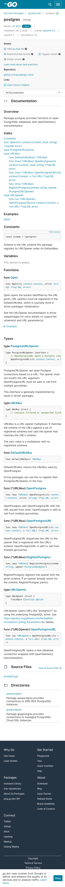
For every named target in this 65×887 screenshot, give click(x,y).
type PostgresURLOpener (19, 149)
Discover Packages (14, 13)
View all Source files (48, 668)
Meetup (8, 841)
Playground (43, 755)
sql (15, 287)
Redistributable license (18, 54)
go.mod (16, 48)
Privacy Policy (33, 867)
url (29, 530)
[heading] (13, 4)
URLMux (16, 403)
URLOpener (18, 589)
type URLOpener (14, 195)
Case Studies (10, 760)
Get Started (45, 749)
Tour (39, 760)
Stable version (14, 59)
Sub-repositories (12, 788)
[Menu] (32, 92)
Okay (58, 878)
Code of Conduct (46, 808)
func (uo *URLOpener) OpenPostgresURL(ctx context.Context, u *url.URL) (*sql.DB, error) (33, 202)
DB (19, 287)
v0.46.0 (12, 26)
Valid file (15, 48)
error (26, 287)
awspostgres (14, 693)
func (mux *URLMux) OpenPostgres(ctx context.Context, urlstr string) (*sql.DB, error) (32, 165)
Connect (9, 815)
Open (7, 219)
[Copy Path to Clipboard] (57, 13)
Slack (6, 831)
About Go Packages (14, 793)
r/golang (8, 836)
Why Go (9, 749)
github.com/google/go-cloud (18, 74)
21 (29, 35)
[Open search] (50, 4)
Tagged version (49, 54)
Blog (39, 788)
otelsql (30, 599)
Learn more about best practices (21, 64)
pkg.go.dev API (12, 798)
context (27, 284)
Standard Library (12, 783)
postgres (50, 13)
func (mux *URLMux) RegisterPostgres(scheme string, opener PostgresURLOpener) (33, 187)
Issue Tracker (44, 793)
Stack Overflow (45, 766)
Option (39, 599)
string (32, 498)
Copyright (33, 858)
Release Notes (44, 798)
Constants (10, 138)
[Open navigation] (58, 4)
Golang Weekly (11, 846)
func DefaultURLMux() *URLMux (28, 157)
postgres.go (11, 676)
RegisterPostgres (38, 557)
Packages (10, 777)
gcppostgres (13, 709)
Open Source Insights (17, 85)
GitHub (7, 826)
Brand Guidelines (46, 803)
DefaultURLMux (21, 452)
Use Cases (9, 755)
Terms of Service (33, 863)
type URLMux (12, 153)
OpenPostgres (36, 488)
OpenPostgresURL (39, 520)
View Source (54, 232)
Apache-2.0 (49, 30)
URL (34, 530)
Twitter (7, 821)
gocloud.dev (34, 13)
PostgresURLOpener (25, 346)
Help (39, 771)
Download (42, 783)
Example (12, 326)
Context (37, 284)
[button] (5, 49)
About (41, 777)
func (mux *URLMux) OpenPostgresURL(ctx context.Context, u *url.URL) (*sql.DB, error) (35, 176)
